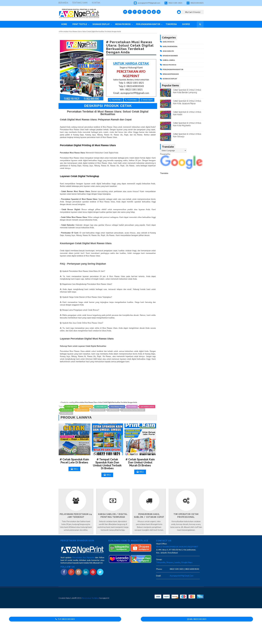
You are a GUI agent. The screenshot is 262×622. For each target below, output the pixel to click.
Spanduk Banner (98, 410)
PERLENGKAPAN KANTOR (173, 69)
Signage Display (101, 24)
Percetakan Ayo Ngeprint (83, 557)
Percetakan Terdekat (90, 598)
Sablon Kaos (168, 42)
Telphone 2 (132, 100)
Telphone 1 (116, 100)
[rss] (144, 12)
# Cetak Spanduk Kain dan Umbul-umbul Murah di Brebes (140, 462)
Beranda (63, 3)
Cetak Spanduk (71, 406)
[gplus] (135, 12)
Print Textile (79, 24)
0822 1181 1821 (175, 3)
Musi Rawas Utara (117, 406)
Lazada (177, 562)
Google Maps (186, 562)
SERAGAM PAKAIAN (171, 74)
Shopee (186, 24)
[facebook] (130, 12)
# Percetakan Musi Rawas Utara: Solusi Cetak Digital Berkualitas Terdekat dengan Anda (106, 402)
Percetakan (132, 406)
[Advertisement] (108, 382)
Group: (159, 559)
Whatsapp (148, 100)
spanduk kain (113, 410)
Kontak (96, 3)
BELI (76, 469)
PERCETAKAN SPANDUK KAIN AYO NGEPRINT (177, 546)
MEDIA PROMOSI (169, 65)
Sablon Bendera (82, 410)
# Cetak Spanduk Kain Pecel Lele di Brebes (74, 461)
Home (64, 24)
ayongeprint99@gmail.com (148, 3)
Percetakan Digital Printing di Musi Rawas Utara (88, 145)
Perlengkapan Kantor (148, 24)
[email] (149, 12)
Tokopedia (171, 24)
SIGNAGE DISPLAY (170, 79)
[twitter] (125, 12)
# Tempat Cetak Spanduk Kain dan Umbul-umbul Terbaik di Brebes (107, 464)
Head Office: (161, 543)
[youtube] (154, 12)
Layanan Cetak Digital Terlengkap (79, 176)
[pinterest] (159, 12)
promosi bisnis (67, 410)
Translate (164, 173)
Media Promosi (123, 24)
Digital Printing (86, 406)
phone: (159, 569)
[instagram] (139, 12)
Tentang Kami (80, 3)
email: (158, 575)
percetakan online (147, 406)
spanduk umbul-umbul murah (133, 410)
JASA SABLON (101, 406)
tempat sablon (67, 413)
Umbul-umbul (169, 60)
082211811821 (197, 3)
